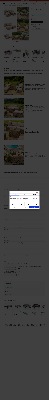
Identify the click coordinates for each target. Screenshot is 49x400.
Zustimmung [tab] (14, 194)
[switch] (21, 204)
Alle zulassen (34, 207)
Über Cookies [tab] (34, 194)
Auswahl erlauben (24, 207)
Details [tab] (24, 194)
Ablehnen (15, 207)
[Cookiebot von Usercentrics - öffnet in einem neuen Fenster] (36, 192)
